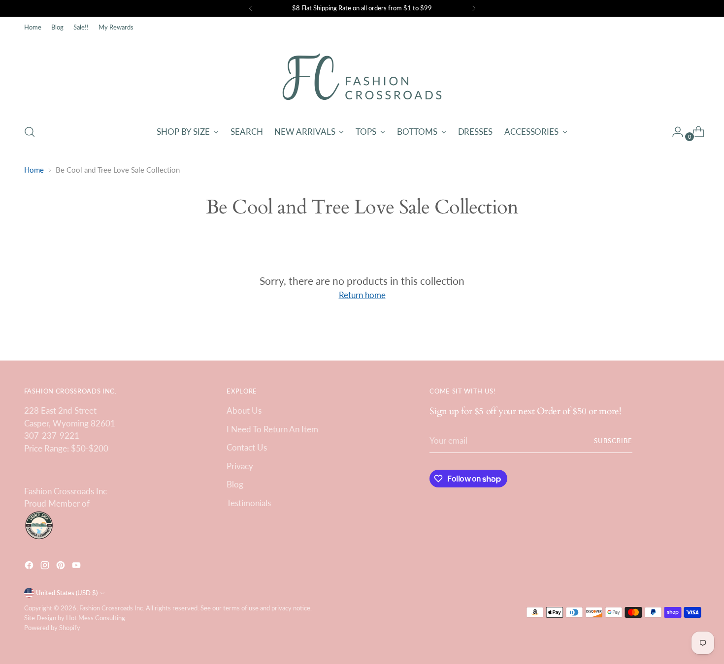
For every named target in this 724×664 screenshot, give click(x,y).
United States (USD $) (67, 593)
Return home (362, 295)
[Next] (474, 8)
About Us (244, 410)
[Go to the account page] (674, 132)
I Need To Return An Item (272, 429)
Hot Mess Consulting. (96, 618)
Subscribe (613, 441)
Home (34, 169)
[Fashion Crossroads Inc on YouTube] (77, 566)
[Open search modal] (29, 132)
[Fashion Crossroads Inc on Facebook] (30, 566)
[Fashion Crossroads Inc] (362, 76)
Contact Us (247, 447)
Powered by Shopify (52, 628)
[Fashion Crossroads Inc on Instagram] (46, 566)
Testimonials (249, 503)
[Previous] (251, 8)
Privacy (240, 466)
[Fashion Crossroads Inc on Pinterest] (61, 566)
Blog (235, 484)
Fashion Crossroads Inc (111, 608)
